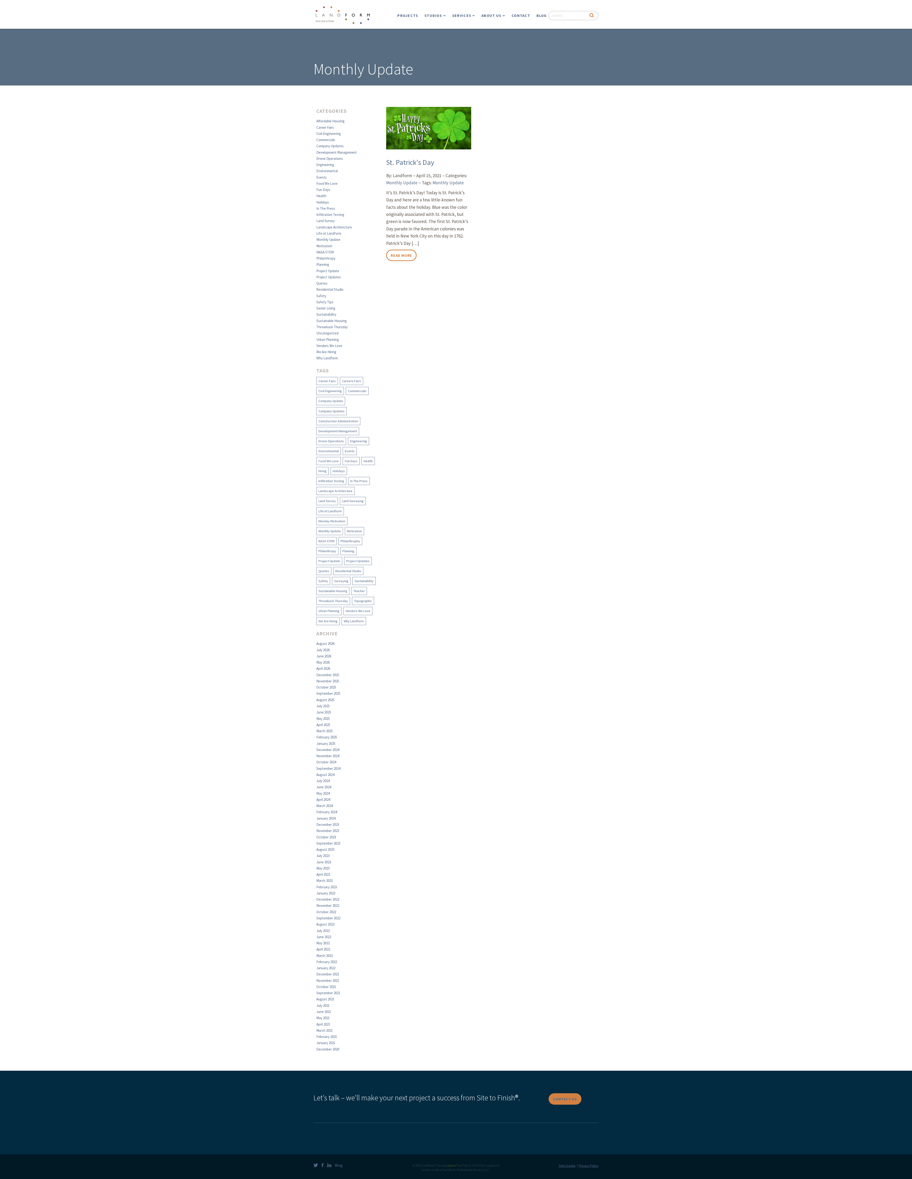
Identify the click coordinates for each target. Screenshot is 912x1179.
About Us (491, 15)
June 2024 (323, 787)
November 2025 (327, 681)
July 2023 (323, 855)
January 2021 (325, 1043)
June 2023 (323, 862)
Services (461, 15)
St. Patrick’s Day (410, 162)
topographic (363, 601)
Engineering (325, 164)
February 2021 (326, 1036)
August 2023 (325, 849)
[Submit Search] (591, 15)
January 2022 (325, 968)
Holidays (322, 202)
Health (321, 196)
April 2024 (323, 799)
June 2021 (323, 1011)
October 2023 (326, 837)
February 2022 (326, 962)
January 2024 (325, 818)
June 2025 (323, 712)
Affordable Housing (330, 121)
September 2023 (328, 843)
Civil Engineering (328, 133)
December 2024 (327, 749)
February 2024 (326, 812)
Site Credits (567, 1166)
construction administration (338, 421)
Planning (322, 264)
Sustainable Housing (331, 321)
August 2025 (325, 700)
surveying (341, 581)
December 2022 (327, 899)
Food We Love (326, 183)
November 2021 (327, 980)
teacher (359, 591)
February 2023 (326, 887)
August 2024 (325, 774)
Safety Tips (324, 302)
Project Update (327, 271)
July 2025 (323, 706)
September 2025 (328, 693)
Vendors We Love (329, 345)
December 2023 (327, 824)
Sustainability (326, 314)
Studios (433, 15)
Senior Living (325, 308)
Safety (321, 296)
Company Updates (330, 146)
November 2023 (327, 830)
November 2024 (327, 756)
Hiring (322, 471)
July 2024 (323, 781)
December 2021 (327, 974)
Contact (521, 15)
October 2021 (326, 986)
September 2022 (328, 918)
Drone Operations (329, 158)
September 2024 (328, 768)
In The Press (325, 208)
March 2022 (324, 955)
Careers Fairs (351, 381)
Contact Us (565, 1099)
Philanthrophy (350, 541)
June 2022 (323, 937)
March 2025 (324, 731)
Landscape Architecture (334, 227)
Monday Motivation (331, 521)
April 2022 (323, 949)
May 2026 (323, 662)
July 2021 (323, 1005)
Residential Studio (329, 289)
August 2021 (325, 999)
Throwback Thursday (332, 327)
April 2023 (323, 874)
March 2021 (324, 1030)
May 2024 (323, 793)
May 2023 (323, 868)
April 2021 (323, 1024)
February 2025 (326, 737)
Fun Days (323, 189)
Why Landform (327, 358)
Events (321, 177)
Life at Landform (328, 233)
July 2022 (323, 930)
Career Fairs (325, 127)
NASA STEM (325, 252)
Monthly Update (328, 239)
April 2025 (323, 725)
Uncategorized (327, 333)
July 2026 (323, 650)
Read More (401, 255)
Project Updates (328, 277)
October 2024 (326, 762)
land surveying (353, 501)
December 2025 (327, 675)
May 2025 (323, 718)
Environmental (327, 171)
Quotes (322, 283)
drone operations (331, 441)
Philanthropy (325, 258)
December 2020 (327, 1049)
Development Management (336, 152)
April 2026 (323, 668)
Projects (407, 15)
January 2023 (325, 893)
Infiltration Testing (330, 214)
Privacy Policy (588, 1166)
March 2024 (324, 805)
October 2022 (326, 912)
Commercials (325, 140)
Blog (542, 15)
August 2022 (325, 924)
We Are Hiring (326, 352)
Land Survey (325, 221)
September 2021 (328, 993)
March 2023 (324, 880)
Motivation (324, 246)
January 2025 (325, 743)
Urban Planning (327, 339)
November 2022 (327, 905)
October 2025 (326, 687)
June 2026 (323, 656)
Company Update (330, 401)
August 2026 (325, 643)
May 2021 (323, 1018)
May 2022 (323, 943)
